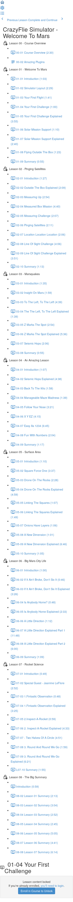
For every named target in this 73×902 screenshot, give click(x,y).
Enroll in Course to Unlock (37, 891)
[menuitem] (2, 9)
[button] (2, 3)
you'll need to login (52, 886)
